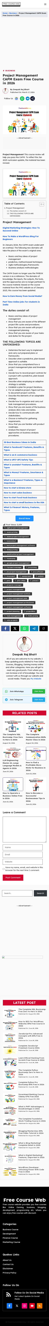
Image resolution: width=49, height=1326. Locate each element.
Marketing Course (11, 1242)
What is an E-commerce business (20, 455)
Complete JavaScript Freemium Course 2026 (29, 1047)
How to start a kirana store (17, 488)
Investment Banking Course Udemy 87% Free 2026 (31, 1095)
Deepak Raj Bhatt (21, 89)
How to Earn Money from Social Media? (22, 296)
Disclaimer (8, 1268)
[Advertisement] (24, 45)
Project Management (15, 208)
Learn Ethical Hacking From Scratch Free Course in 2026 (31, 1059)
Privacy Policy (9, 1273)
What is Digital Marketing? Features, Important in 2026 (31, 1156)
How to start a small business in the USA (24, 502)
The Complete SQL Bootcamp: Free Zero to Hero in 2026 (13, 737)
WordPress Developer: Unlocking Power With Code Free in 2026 (31, 1169)
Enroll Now (24, 518)
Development (9, 1234)
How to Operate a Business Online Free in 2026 (12, 795)
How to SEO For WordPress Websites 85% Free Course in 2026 (32, 1023)
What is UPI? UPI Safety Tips (18, 460)
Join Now (38, 691)
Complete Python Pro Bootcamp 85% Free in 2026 (31, 1083)
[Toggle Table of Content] (40, 204)
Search (40, 893)
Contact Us (8, 1264)
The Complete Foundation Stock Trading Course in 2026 (32, 1120)
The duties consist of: (18, 211)
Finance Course (10, 1238)
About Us (7, 1260)
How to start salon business (18, 492)
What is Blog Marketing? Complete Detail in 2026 (30, 1144)
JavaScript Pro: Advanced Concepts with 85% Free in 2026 (30, 1036)
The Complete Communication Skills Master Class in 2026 (36, 737)
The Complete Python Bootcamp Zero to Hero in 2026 (31, 1072)
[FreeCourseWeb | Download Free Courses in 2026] (11, 4)
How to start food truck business (21, 497)
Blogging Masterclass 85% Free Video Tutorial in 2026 (31, 1132)
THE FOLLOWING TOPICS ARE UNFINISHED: (22, 215)
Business (13, 13)
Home (5, 13)
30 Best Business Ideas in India (20, 442)
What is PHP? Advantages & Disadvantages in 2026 (31, 1107)
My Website (35, 678)
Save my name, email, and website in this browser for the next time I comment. (24, 868)
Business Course (10, 1229)
